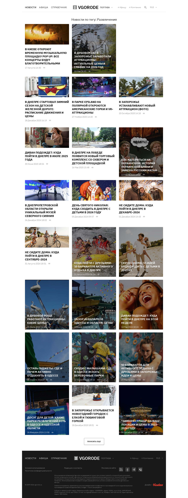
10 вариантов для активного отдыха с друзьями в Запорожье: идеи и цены (140, 370)
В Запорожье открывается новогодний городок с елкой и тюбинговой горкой (93, 416)
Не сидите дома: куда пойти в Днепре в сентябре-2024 (42, 255)
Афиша (43, 7)
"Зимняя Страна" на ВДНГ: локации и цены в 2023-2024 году (141, 424)
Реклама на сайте (108, 468)
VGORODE (89, 458)
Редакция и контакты (73, 468)
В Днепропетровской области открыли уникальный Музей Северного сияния (41, 210)
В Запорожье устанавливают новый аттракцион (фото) (137, 105)
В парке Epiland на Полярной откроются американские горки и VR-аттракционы (92, 107)
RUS (152, 7)
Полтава (106, 458)
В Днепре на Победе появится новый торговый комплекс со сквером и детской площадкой (93, 158)
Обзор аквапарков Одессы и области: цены (93, 320)
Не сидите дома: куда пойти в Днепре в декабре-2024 (136, 208)
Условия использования (35, 468)
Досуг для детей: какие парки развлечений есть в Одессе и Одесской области (46, 423)
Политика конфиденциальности (38, 471)
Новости (30, 7)
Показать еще (94, 441)
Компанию (136, 7)
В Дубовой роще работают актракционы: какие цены (46, 319)
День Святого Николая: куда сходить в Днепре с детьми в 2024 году (91, 208)
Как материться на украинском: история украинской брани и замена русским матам (139, 165)
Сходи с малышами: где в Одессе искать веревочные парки (93, 372)
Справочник (59, 7)
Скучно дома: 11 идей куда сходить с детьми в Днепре (140, 266)
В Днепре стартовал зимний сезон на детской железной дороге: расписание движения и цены (47, 109)
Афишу (123, 7)
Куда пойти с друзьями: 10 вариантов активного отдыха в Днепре (93, 266)
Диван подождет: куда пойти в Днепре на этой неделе (139, 319)
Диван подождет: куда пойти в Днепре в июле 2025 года (46, 156)
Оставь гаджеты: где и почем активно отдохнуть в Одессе (44, 372)
